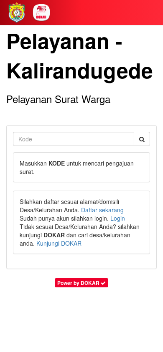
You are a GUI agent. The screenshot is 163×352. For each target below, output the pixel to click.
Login (117, 218)
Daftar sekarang (102, 210)
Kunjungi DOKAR (59, 243)
